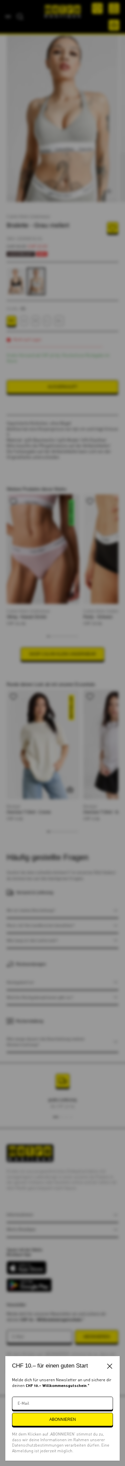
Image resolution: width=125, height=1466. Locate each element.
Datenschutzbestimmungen (38, 1445)
